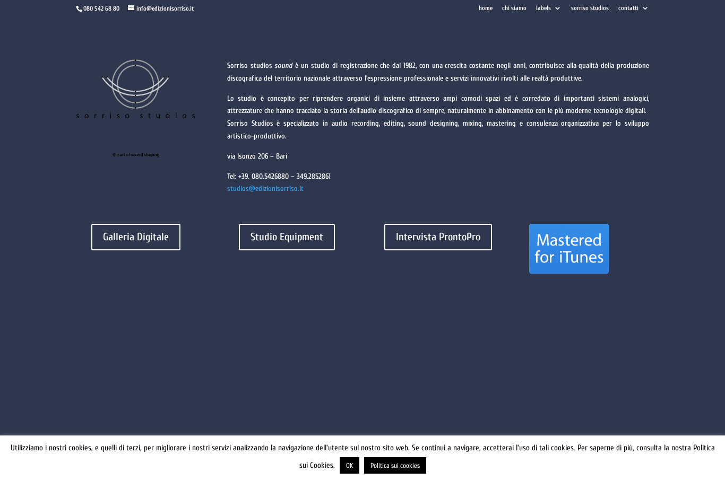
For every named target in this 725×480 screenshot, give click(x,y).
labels (543, 8)
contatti (628, 8)
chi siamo (514, 8)
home (486, 8)
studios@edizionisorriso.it (265, 188)
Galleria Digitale (136, 237)
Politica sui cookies (395, 465)
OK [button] (349, 465)
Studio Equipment (287, 237)
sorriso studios (590, 8)
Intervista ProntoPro (438, 237)
